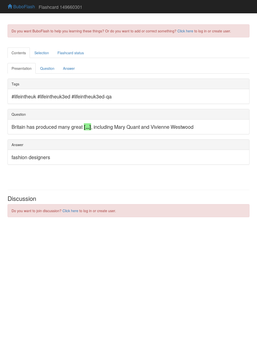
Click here (185, 30)
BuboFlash (23, 6)
